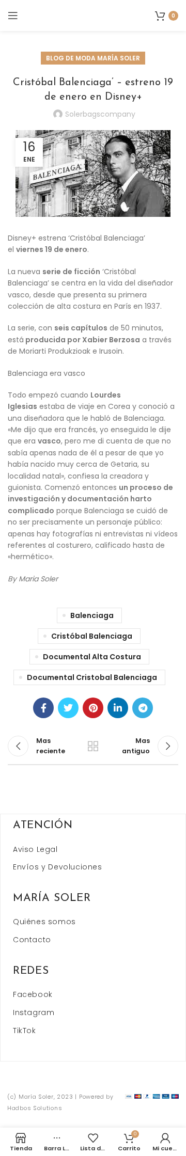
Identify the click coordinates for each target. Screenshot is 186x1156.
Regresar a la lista (93, 746)
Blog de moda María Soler (93, 58)
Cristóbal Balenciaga (91, 636)
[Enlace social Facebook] (43, 708)
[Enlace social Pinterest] (93, 708)
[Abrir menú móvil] (13, 15)
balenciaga (92, 615)
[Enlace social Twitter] (68, 708)
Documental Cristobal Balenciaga (92, 677)
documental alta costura (92, 657)
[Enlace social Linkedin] (117, 708)
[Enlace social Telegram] (142, 708)
